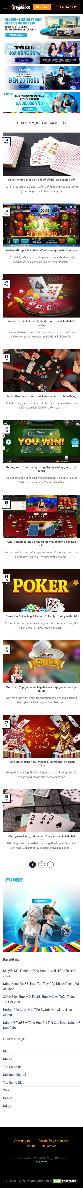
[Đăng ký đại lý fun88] (41, 27)
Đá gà (7, 1106)
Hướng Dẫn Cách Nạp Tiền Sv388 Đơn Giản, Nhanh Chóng (38, 1012)
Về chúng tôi (22, 1141)
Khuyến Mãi (49, 1146)
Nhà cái (8, 1059)
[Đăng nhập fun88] (41, 102)
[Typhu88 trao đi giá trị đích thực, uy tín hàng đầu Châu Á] (20, 7)
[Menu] (5, 7)
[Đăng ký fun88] (41, 913)
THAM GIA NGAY (66, 7)
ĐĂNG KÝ (42, 7)
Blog (6, 1051)
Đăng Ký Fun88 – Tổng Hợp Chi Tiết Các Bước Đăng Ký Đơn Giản (41, 1025)
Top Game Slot (13, 1083)
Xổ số (7, 1090)
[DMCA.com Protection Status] (65, 1181)
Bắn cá (7, 1098)
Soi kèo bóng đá (14, 1075)
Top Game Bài (12, 1067)
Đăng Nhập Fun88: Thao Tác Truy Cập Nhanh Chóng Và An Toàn (41, 986)
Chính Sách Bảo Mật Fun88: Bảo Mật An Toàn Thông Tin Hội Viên (39, 999)
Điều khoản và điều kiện (52, 1141)
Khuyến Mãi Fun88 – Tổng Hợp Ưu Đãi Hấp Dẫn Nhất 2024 (39, 973)
